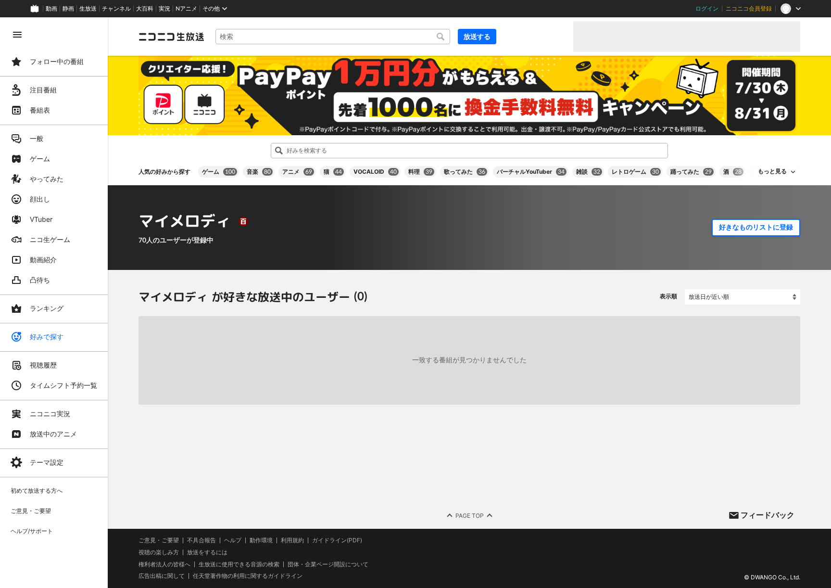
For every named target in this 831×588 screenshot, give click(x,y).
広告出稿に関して (161, 575)
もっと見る (772, 171)
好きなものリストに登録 (756, 227)
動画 (51, 9)
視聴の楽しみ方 (158, 552)
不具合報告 (201, 540)
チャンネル (116, 9)
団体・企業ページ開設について (328, 564)
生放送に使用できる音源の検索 (239, 564)
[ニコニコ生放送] (171, 36)
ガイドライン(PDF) (337, 540)
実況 (164, 9)
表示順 (668, 296)
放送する (477, 36)
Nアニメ (186, 9)
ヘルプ (232, 540)
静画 (68, 9)
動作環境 (261, 540)
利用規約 (292, 540)
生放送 (88, 9)
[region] (54, 302)
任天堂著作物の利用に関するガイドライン (247, 576)
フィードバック (767, 515)
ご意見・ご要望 (158, 540)
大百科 (144, 9)
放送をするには (207, 552)
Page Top (469, 515)
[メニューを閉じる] (17, 34)
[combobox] (332, 36)
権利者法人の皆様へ (164, 563)
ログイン (706, 9)
